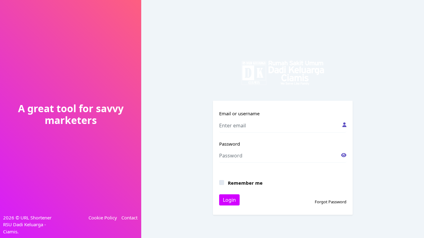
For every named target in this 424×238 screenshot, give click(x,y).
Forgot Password (330, 202)
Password (229, 144)
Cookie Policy (102, 217)
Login (229, 199)
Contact (129, 217)
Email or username (239, 113)
